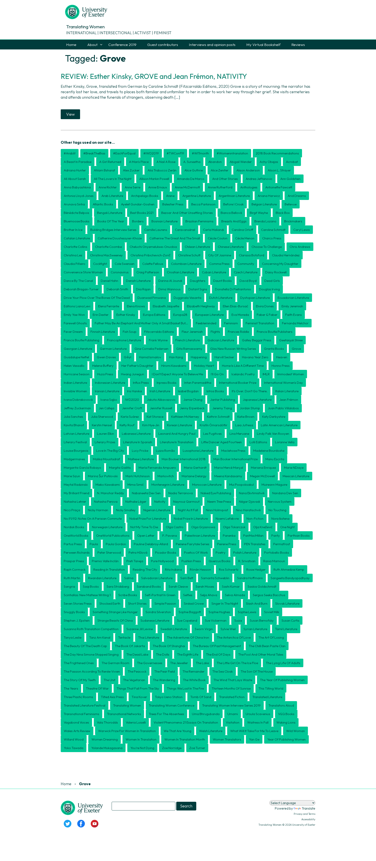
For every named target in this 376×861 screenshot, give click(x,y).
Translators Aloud (281, 705)
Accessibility (308, 819)
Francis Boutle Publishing (81, 340)
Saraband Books (149, 586)
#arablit (70, 153)
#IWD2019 (151, 153)
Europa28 (180, 315)
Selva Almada (235, 595)
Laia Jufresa (244, 425)
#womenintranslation (232, 153)
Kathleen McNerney (185, 416)
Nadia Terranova (180, 493)
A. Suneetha (191, 162)
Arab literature (112, 196)
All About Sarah (75, 179)
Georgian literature (78, 349)
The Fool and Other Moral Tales (260, 654)
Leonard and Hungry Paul (176, 433)
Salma (128, 578)
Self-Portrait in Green (160, 595)
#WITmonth (200, 153)
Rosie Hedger (256, 569)
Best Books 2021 (141, 213)
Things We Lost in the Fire (185, 688)
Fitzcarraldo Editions (159, 332)
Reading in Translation (109, 569)
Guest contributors (162, 44)
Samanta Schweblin (215, 578)
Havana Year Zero (255, 357)
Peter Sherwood (109, 552)
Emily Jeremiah (292, 306)
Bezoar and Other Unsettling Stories (187, 213)
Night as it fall (188, 510)
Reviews (298, 44)
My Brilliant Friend (76, 493)
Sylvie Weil (228, 629)
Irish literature (160, 391)
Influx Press (141, 383)
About (92, 44)
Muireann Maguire (274, 484)
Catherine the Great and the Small (174, 238)
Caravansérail (185, 230)
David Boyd (248, 281)
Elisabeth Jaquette (166, 306)
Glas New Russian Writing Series (233, 349)
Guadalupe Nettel (76, 357)
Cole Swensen (124, 264)
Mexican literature (296, 476)
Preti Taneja (134, 561)
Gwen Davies (106, 357)
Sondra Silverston (158, 612)
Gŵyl (127, 357)
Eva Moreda (240, 315)
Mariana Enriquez (263, 467)
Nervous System (279, 501)
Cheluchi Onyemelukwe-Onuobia (153, 247)
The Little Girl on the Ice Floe (237, 663)
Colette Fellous (152, 264)
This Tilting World (270, 688)
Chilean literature (197, 247)
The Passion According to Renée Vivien (92, 671)
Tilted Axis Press (112, 697)
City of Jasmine (219, 255)
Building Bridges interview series (113, 230)
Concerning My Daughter (280, 264)
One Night (287, 527)
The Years (71, 688)
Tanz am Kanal (99, 637)
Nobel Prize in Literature (191, 518)
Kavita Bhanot (74, 425)
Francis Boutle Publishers (274, 332)
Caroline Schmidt (273, 230)
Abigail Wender (241, 162)
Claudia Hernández (286, 255)
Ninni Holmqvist (217, 510)
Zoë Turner (197, 748)
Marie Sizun (72, 476)
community (245, 264)
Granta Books (274, 349)
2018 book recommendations (277, 153)
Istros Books (215, 391)
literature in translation (176, 442)
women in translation (141, 739)
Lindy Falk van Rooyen (273, 433)
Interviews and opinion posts (212, 44)
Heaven (281, 357)
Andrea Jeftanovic (259, 179)
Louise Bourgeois (76, 450)
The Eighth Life (187, 654)
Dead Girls (272, 281)
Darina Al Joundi (170, 281)
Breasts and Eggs (234, 221)
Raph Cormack (75, 569)
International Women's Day (283, 383)
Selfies (187, 595)
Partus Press (73, 544)
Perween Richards (77, 552)
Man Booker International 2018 (184, 459)
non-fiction (255, 518)
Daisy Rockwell (276, 272)
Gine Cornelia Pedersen (151, 349)
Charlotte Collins (75, 247)
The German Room (115, 663)
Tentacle (124, 637)
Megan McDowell (262, 476)
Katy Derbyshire (273, 416)
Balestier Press (172, 204)
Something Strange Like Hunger (115, 612)
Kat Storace (155, 416)
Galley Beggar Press (256, 340)
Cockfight (100, 264)
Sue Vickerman (216, 620)
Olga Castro (174, 527)
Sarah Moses (205, 586)
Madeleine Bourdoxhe (268, 450)
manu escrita (274, 459)
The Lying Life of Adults (283, 663)
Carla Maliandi (213, 230)
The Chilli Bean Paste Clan (267, 646)
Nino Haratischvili (248, 510)
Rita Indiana (173, 569)
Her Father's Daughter (137, 366)
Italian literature (287, 391)
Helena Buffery (103, 366)
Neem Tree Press (219, 501)
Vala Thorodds (107, 722)
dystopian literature (255, 298)
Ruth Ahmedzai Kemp (289, 569)
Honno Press (281, 366)
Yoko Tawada (73, 748)
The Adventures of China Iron (188, 637)
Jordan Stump (250, 408)
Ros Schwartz (228, 569)
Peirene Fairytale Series (192, 544)
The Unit (109, 680)
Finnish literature (103, 332)
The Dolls (162, 654)
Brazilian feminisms (199, 221)
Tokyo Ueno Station (169, 697)
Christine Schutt (189, 255)
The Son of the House (257, 671)
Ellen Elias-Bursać (235, 306)
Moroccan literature (207, 484)
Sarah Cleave (178, 586)
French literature (187, 340)
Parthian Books (299, 535)
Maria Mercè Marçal (228, 467)
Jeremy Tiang (222, 408)
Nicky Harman (98, 510)
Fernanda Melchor (295, 323)
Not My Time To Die (144, 527)
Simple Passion (165, 603)
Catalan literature (77, 238)
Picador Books (165, 552)
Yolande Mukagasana (107, 748)
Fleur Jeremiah (192, 332)
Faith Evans (293, 315)
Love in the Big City (110, 450)
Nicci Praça (72, 510)
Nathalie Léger (135, 501)
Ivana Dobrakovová (78, 400)
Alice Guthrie (193, 170)
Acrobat (292, 162)
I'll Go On (217, 374)
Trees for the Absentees (166, 714)
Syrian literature (255, 629)
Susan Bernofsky (262, 620)
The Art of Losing (271, 637)
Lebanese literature (136, 433)
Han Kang (176, 357)
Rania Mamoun (274, 561)
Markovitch (166, 476)
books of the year (110, 221)
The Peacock (137, 671)
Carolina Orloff (242, 230)
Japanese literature (257, 400)
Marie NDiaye (294, 467)
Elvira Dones (265, 306)
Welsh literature (210, 731)
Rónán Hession (200, 569)
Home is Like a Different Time (243, 366)
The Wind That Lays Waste (232, 680)
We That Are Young (177, 731)
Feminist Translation (260, 323)
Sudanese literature (155, 620)
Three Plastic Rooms (78, 697)
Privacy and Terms (304, 813)
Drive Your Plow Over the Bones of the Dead (97, 298)
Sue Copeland (187, 620)
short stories (137, 603)
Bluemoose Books (76, 221)
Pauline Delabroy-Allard (151, 544)
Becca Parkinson (203, 204)
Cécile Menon (244, 238)
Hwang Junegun (132, 374)
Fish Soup (129, 332)
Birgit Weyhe (259, 213)
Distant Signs (197, 289)
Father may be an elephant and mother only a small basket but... (141, 323)
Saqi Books (91, 586)
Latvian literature (76, 433)
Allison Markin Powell (154, 179)
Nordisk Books (74, 527)
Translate (308, 808)
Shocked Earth (109, 603)
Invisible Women (75, 391)
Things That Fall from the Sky (138, 688)
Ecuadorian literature (293, 298)
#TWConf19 (175, 153)
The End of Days (218, 654)
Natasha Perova (106, 501)
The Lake (202, 663)
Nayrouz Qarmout (186, 501)
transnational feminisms (81, 714)
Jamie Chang (192, 400)
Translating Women (127, 705)
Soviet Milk (271, 612)
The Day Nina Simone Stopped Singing (91, 654)
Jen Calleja (106, 408)
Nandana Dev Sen (285, 493)
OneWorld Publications (112, 535)
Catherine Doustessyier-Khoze (120, 238)
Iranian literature (107, 391)
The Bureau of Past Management (217, 646)
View (70, 114)
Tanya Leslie (72, 637)
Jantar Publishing (222, 400)
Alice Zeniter (219, 170)
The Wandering (164, 680)
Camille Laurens (155, 230)
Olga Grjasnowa (203, 527)
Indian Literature (75, 383)
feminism (231, 323)
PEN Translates (254, 544)
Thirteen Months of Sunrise (231, 688)
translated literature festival (84, 705)
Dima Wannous (169, 289)
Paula (94, 544)
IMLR (266, 374)
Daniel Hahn (109, 281)
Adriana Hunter (75, 170)
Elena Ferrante (108, 306)
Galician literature (221, 340)
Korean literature (179, 425)
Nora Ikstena (280, 518)
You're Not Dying (142, 748)
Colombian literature (186, 264)
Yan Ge (254, 739)
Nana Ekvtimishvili (251, 493)
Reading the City (145, 569)
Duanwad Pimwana (152, 298)
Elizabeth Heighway (201, 306)
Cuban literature (214, 272)
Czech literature (245, 272)
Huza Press (105, 374)
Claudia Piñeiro (74, 264)
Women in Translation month (184, 739)
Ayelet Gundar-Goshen (137, 204)
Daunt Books (222, 281)
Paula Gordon (116, 544)
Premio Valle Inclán (105, 561)
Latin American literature (279, 425)
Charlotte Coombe (108, 247)
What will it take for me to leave (254, 731)
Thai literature (148, 637)
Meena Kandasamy (228, 476)
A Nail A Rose (165, 162)
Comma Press (219, 264)
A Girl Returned (110, 162)
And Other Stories (225, 179)
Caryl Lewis (301, 230)
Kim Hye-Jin (150, 425)
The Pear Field (164, 671)
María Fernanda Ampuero (157, 467)
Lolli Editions (258, 442)
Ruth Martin (72, 578)
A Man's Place (139, 162)
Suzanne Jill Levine (139, 629)
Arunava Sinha (74, 204)
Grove (296, 349)
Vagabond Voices (76, 722)
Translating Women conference (171, 705)
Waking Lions (285, 722)
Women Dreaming (104, 739)
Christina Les (73, 255)
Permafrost (281, 544)
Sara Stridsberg (118, 586)
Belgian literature (264, 204)
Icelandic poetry (243, 374)
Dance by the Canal (78, 281)
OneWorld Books (76, 535)
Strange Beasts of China (115, 620)
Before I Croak (233, 204)
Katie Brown (245, 416)
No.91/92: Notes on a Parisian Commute (93, 518)
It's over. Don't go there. (249, 391)
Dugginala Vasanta (187, 298)
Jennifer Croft (132, 408)
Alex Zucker (131, 170)
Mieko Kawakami (108, 484)
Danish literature (138, 281)
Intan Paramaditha (197, 383)
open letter (145, 535)
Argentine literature (196, 196)
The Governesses (149, 663)
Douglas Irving (269, 289)
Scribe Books (127, 595)
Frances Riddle (238, 332)
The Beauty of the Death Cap (85, 646)
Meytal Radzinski (76, 484)
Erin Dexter (101, 315)
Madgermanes (74, 459)
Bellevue (291, 204)
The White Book (194, 680)
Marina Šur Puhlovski (103, 476)
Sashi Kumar (231, 586)
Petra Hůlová (138, 552)
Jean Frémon (288, 400)
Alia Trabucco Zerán (162, 170)
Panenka (229, 535)
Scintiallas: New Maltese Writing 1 (87, 595)
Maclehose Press (233, 450)
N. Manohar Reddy (110, 493)
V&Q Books (286, 714)
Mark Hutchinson (138, 476)
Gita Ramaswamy (189, 349)
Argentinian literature (234, 196)
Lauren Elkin (105, 433)
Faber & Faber (267, 315)
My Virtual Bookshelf (263, 44)
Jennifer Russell (161, 408)
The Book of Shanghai (169, 646)
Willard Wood (74, 739)
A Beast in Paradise (77, 162)
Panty (275, 535)
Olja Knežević (262, 527)
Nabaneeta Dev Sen (146, 493)
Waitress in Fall (258, 722)
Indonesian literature (110, 383)
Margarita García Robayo (82, 467)
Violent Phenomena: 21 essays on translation (186, 722)
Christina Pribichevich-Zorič (150, 255)
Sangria (69, 586)
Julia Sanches (73, 416)
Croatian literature (180, 272)
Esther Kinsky (125, 315)
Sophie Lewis (247, 612)
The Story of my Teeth (80, 680)
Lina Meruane (239, 433)
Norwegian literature (107, 527)
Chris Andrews (300, 247)
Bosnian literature (164, 221)
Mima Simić (136, 484)
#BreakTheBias (94, 153)
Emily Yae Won (74, 315)
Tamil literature (286, 629)
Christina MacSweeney (106, 255)
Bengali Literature (109, 213)
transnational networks (124, 714)
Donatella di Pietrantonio (233, 289)
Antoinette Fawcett (278, 187)
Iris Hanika (134, 391)
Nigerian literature (156, 510)
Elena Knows (136, 306)
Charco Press (271, 238)
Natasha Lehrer (75, 501)
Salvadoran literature (157, 578)
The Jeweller (179, 663)
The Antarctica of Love (234, 637)
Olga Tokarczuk (234, 527)
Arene (170, 196)
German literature (113, 349)
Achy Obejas (269, 162)
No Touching (277, 510)
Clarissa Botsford (251, 255)
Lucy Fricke (140, 450)
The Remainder (194, 671)
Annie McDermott (187, 187)
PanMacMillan (253, 535)
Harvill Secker (224, 357)
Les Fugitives (212, 433)
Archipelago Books (144, 196)
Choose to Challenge (267, 247)
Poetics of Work (196, 552)
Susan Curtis (290, 620)
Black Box (283, 213)
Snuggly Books (74, 612)
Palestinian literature (200, 535)
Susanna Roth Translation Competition (91, 629)
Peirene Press (226, 544)
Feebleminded (206, 323)
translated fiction (232, 697)
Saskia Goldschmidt (262, 586)
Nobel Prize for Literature (147, 518)
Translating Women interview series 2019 (231, 705)
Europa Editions (154, 315)
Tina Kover (139, 697)
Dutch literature (220, 298)
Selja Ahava (208, 595)
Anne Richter (108, 187)
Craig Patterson (147, 272)
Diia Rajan (143, 289)
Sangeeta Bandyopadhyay (290, 578)
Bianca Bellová (231, 213)
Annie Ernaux (157, 187)
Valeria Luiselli (136, 722)
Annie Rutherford (220, 187)
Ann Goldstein (290, 179)
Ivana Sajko (109, 400)
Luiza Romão (165, 450)
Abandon (215, 162)
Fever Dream (73, 332)
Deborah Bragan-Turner (81, 289)
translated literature (267, 697)
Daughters (197, 281)
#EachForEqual (124, 153)
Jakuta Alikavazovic (161, 400)
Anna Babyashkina (77, 187)
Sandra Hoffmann (250, 578)
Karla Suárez (130, 416)
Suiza (238, 620)
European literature (209, 315)
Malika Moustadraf (106, 459)
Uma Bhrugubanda (206, 714)
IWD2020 (132, 400)
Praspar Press (74, 561)
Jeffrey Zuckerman (77, 408)
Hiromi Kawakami (173, 366)
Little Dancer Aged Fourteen (221, 442)
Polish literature (244, 552)
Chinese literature (231, 247)
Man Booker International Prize (235, 459)
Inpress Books (166, 383)
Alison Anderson (248, 170)
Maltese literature (141, 459)
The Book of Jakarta (130, 646)
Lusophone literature (198, 450)
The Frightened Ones (79, 663)
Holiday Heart (204, 366)
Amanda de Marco (190, 179)
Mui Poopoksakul (241, 484)
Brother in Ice (73, 230)
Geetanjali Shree (291, 340)
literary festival (75, 442)
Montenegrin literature (167, 484)
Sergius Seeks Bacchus (269, 595)
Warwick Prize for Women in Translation (127, 731)
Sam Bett (186, 578)
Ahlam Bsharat (104, 170)
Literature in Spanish (137, 442)
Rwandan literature (102, 578)
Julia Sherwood (102, 416)
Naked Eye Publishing (216, 493)
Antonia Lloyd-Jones (79, 196)
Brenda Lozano (265, 221)
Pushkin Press (191, 561)
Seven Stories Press (78, 603)
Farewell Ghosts (75, 323)
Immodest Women (290, 374)
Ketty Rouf (127, 425)
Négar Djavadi (249, 501)
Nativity (159, 501)
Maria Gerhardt (195, 467)
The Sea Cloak (222, 671)
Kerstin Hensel (102, 425)
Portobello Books (276, 552)
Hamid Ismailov (150, 357)
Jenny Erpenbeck (192, 408)
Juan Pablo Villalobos (283, 408)
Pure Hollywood (162, 561)
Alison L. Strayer (279, 170)
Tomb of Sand (200, 697)
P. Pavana (169, 535)
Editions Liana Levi (77, 306)
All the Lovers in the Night (112, 179)
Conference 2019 (122, 44)
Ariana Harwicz (269, 196)
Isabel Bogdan (188, 391)
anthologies (248, 187)
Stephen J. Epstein (77, 620)
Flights (215, 332)
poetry (220, 552)
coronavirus (120, 272)
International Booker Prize (237, 383)
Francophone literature (124, 340)
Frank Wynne (158, 340)
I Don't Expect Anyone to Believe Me (177, 374)
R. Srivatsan (246, 561)
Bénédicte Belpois (76, 213)
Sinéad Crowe (194, 603)
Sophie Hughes (219, 612)
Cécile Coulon (217, 238)
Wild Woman (295, 731)
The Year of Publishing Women (282, 680)
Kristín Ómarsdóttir (213, 425)
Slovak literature (287, 603)
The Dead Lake (137, 654)
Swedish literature (174, 629)
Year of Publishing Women (286, 739)
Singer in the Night (225, 603)
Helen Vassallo (74, 366)
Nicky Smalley (126, 510)
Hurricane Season (76, 374)
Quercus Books (219, 561)
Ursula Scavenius (258, 714)
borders (138, 221)
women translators (227, 739)
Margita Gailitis (120, 467)
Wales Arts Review (77, 731)
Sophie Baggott (190, 612)
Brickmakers (293, 221)
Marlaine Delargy (194, 476)
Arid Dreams (297, 196)
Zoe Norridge (171, 748)
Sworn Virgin (204, 629)
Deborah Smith (117, 289)
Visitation (232, 722)
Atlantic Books (103, 204)
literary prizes (105, 442)
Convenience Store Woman (83, 272)
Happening (199, 357)
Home (71, 44)
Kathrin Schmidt (218, 416)
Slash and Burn (256, 603)
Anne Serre (132, 187)
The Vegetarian (134, 680)
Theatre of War (97, 688)
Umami (232, 714)
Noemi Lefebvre (227, 518)
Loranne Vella (284, 442)
